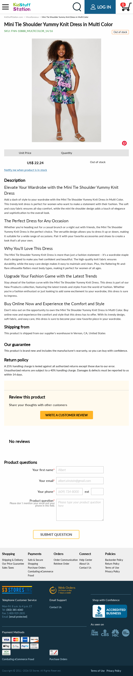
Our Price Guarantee (13, 563)
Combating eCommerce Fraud (18, 659)
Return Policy (112, 563)
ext (87, 491)
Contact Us (85, 567)
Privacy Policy (112, 571)
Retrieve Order (61, 563)
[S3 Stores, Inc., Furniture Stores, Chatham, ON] (109, 611)
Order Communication (66, 559)
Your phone (45, 491)
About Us (84, 563)
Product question (41, 500)
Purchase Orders (37, 567)
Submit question (56, 534)
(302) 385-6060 (14, 609)
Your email (46, 481)
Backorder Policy (114, 559)
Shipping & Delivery (12, 559)
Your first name (42, 470)
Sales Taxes (8, 567)
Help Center (85, 559)
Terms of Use (112, 567)
